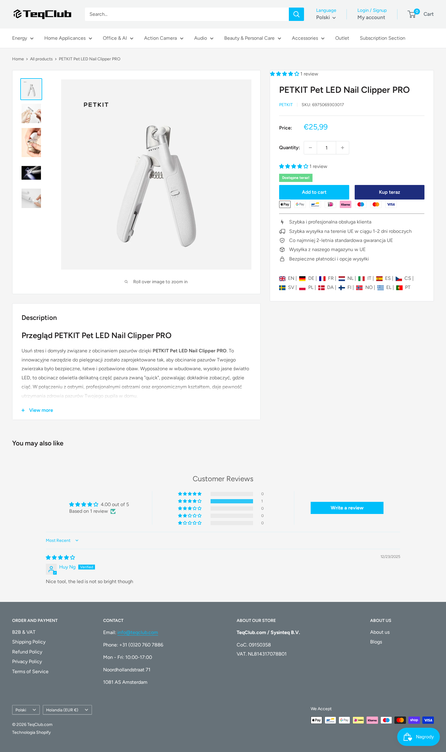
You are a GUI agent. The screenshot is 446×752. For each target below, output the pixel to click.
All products (41, 59)
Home (18, 59)
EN (292, 278)
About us (380, 632)
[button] (285, 74)
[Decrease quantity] (310, 147)
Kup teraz (389, 192)
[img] (60, 557)
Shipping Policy (29, 642)
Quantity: (289, 147)
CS (408, 278)
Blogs (376, 642)
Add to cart (314, 192)
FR (331, 278)
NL (351, 278)
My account (371, 17)
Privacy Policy (27, 661)
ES (388, 278)
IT (369, 278)
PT (408, 287)
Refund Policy (27, 652)
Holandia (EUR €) (62, 709)
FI (350, 287)
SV (292, 287)
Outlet (342, 38)
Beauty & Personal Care (249, 38)
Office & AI (115, 38)
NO (369, 287)
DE (311, 278)
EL (389, 287)
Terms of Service (30, 671)
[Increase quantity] (342, 147)
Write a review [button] (347, 508)
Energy (19, 38)
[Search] (296, 14)
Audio (200, 38)
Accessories (305, 38)
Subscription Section (382, 38)
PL (311, 287)
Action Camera (160, 38)
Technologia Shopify (31, 732)
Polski (20, 709)
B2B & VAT (23, 632)
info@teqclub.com (137, 632)
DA (331, 287)
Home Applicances (65, 38)
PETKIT (286, 104)
